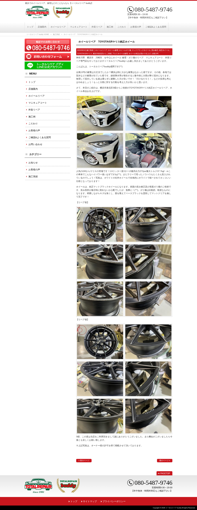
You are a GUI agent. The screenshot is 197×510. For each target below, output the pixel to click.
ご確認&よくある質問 (39, 137)
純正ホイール (164, 50)
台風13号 (155, 53)
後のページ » (164, 460)
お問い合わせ (35, 144)
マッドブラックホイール (141, 50)
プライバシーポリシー (114, 501)
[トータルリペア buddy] (49, 17)
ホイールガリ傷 (125, 50)
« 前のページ (83, 460)
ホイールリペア (101, 50)
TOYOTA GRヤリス (84, 53)
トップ (31, 82)
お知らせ (33, 162)
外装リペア (34, 109)
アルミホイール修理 (120, 53)
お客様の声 (34, 130)
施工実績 (56, 34)
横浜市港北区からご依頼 (102, 53)
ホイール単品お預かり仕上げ (140, 53)
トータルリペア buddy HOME (37, 34)
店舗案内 (33, 89)
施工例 (31, 116)
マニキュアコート (37, 102)
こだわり (33, 123)
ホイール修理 (113, 50)
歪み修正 (154, 50)
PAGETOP (165, 473)
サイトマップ (90, 501)
